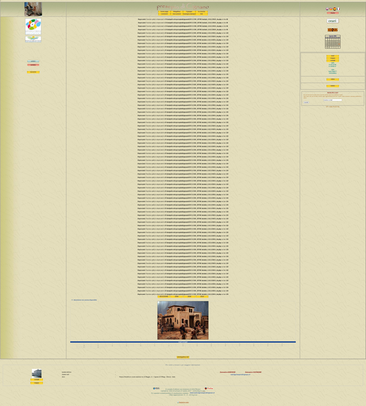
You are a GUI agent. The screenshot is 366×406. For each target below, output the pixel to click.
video (333, 79)
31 (84, 347)
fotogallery (176, 11)
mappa (332, 58)
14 (267, 344)
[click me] (333, 13)
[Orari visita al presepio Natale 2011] (333, 22)
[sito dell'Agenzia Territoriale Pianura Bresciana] (33, 41)
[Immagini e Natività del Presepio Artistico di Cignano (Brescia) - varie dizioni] (33, 9)
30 (282, 345)
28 (253, 345)
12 (239, 344)
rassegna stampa (189, 14)
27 (239, 345)
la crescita (201, 11)
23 (183, 345)
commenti (164, 14)
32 (98, 347)
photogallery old (183, 357)
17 (98, 345)
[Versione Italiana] (331, 10)
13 (253, 344)
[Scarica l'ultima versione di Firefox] (209, 389)
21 (154, 345)
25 (211, 345)
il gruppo (189, 11)
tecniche (33, 72)
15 (282, 344)
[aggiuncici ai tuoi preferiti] (33, 62)
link (201, 14)
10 (211, 344)
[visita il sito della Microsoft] (156, 389)
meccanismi (177, 14)
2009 (189, 296)
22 (168, 345)
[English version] (327, 10)
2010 (202, 296)
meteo (333, 86)
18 (112, 345)
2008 (176, 296)
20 (140, 345)
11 (225, 344)
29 (267, 345)
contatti (332, 60)
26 (225, 345)
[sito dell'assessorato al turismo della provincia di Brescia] (33, 34)
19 (126, 345)
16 (84, 345)
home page (164, 11)
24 (197, 345)
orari (332, 56)
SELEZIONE (163, 296)
